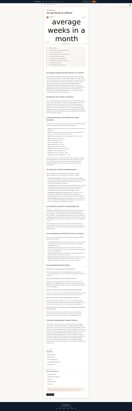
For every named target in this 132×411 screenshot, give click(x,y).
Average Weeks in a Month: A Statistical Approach (57, 58)
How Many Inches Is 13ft (51, 374)
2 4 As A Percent (50, 384)
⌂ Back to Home (50, 394)
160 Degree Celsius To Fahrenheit (53, 376)
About (46, 1)
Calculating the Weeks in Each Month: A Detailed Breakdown (59, 54)
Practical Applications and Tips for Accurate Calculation (58, 60)
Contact (50, 1)
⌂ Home (94, 1)
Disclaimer (54, 1)
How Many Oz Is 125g (51, 357)
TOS (61, 1)
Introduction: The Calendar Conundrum (56, 52)
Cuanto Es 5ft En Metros (51, 381)
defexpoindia (37, 1)
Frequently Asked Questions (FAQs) (55, 62)
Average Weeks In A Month (63, 388)
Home (43, 1)
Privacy (58, 1)
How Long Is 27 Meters (51, 354)
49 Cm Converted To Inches (52, 359)
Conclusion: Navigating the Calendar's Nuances (57, 64)
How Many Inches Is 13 (51, 364)
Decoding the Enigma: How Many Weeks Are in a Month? (58, 50)
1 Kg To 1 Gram (49, 379)
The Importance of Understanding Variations (57, 56)
